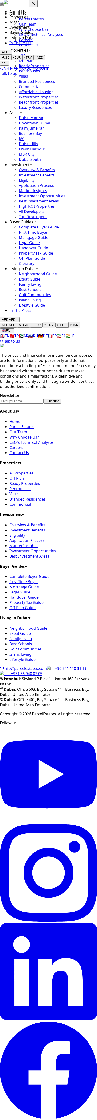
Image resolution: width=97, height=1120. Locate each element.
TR (9, 68)
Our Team (18, 432)
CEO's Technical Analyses (31, 442)
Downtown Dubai (34, 123)
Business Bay (30, 133)
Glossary (26, 263)
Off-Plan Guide (32, 258)
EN (3, 68)
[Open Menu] (2, 4)
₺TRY (48, 325)
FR (34, 68)
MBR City (27, 154)
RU (21, 68)
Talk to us (11, 341)
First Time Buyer (33, 232)
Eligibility (27, 180)
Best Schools (30, 289)
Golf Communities (35, 294)
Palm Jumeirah (32, 128)
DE (28, 68)
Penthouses (20, 488)
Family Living (30, 284)
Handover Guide (33, 247)
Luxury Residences (35, 107)
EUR (17, 57)
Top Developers (33, 216)
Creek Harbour (32, 149)
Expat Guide (29, 279)
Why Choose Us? (24, 437)
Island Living (30, 300)
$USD (23, 325)
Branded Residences (37, 81)
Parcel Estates (21, 426)
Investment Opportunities (42, 195)
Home (14, 421)
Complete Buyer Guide (39, 227)
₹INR (74, 325)
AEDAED (8, 319)
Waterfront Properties (39, 97)
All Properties (21, 473)
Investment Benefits (37, 175)
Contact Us (19, 452)
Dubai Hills (28, 143)
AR (15, 68)
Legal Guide (29, 242)
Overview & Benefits (37, 169)
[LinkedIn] (48, 1018)
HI (45, 68)
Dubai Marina (31, 117)
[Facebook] (48, 1117)
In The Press (20, 42)
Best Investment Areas (39, 201)
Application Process (36, 185)
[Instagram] (48, 920)
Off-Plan (16, 478)
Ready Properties (24, 483)
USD (5, 57)
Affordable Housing (36, 91)
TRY (28, 57)
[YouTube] (48, 821)
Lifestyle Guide (32, 305)
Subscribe (52, 401)
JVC (21, 138)
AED (5, 52)
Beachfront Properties (39, 102)
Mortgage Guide (33, 237)
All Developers (31, 211)
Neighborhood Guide (38, 274)
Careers (16, 447)
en (3, 63)
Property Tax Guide (36, 253)
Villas (23, 76)
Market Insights (33, 190)
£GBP (61, 325)
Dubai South (30, 159)
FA (40, 68)
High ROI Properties (37, 206)
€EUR (36, 325)
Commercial (29, 86)
